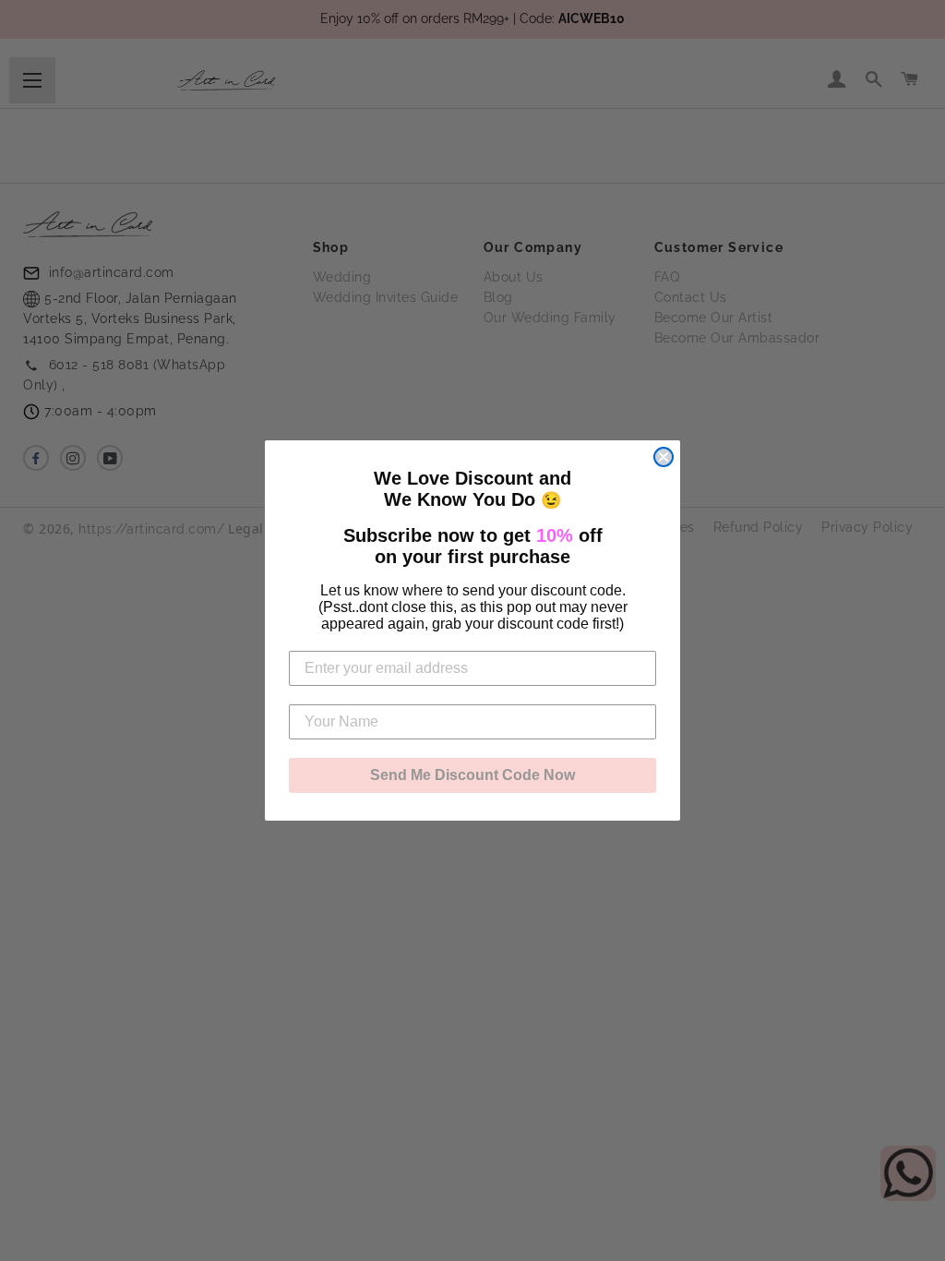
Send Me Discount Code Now (472, 775)
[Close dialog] (663, 457)
